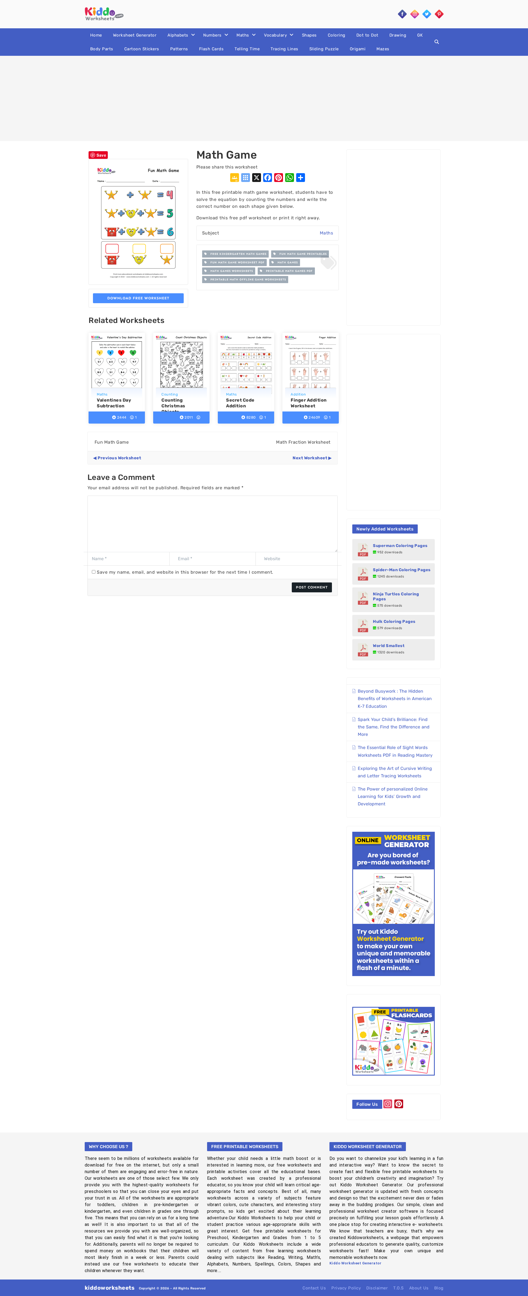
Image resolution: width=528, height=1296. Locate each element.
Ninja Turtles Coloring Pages (396, 596)
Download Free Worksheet (138, 298)
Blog (439, 1288)
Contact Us (314, 1288)
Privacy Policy (346, 1288)
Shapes (309, 35)
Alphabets (177, 35)
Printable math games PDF (288, 271)
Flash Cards (211, 48)
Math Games (286, 262)
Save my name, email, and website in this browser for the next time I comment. (185, 572)
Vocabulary (275, 35)
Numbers (212, 35)
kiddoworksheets (110, 1287)
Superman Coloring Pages (400, 545)
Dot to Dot (367, 35)
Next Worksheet (310, 457)
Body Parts (101, 48)
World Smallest (389, 645)
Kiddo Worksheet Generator (355, 1263)
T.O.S (398, 1288)
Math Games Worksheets (230, 271)
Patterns (179, 48)
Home (96, 35)
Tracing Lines (284, 48)
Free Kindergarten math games (236, 254)
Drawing (397, 35)
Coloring (336, 35)
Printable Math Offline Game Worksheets (246, 279)
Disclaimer (377, 1288)
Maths (243, 35)
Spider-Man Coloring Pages (402, 569)
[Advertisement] (264, 98)
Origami (358, 48)
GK (420, 35)
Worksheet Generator (135, 35)
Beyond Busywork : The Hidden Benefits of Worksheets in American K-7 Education (395, 699)
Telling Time (247, 48)
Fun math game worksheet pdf (236, 262)
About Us (419, 1288)
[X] (256, 178)
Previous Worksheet (119, 457)
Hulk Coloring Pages (394, 621)
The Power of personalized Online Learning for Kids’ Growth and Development (393, 796)
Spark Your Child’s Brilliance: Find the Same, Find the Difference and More (394, 727)
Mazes (382, 48)
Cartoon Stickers (141, 48)
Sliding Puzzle (324, 48)
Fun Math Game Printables (301, 254)
